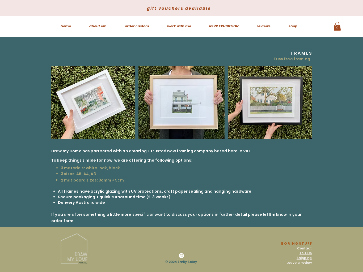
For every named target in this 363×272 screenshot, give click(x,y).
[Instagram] (181, 255)
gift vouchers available (179, 8)
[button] (337, 26)
